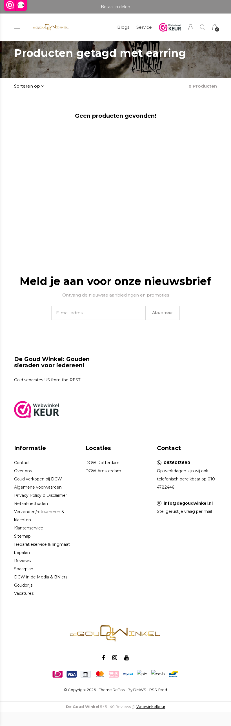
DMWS (139, 689)
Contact (22, 462)
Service (144, 27)
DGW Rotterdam (102, 462)
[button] (19, 26)
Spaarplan (23, 568)
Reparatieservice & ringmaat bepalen (42, 548)
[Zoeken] (202, 27)
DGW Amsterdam (103, 470)
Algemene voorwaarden (38, 487)
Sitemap (22, 536)
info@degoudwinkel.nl (188, 503)
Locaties (98, 448)
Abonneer (162, 312)
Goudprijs (23, 585)
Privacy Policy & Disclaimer (40, 495)
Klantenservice (28, 528)
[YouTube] (126, 657)
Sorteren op (27, 86)
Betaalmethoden (31, 503)
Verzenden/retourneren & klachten (39, 515)
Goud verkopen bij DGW (38, 479)
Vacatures (24, 593)
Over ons (23, 470)
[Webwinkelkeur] (36, 409)
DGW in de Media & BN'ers (40, 577)
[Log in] (190, 27)
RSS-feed (158, 689)
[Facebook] (103, 657)
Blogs (123, 27)
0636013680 (177, 462)
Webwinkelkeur (150, 706)
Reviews (22, 560)
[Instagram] (114, 657)
